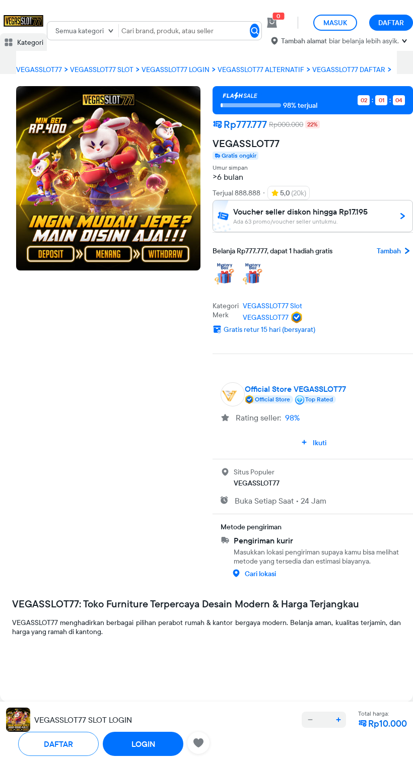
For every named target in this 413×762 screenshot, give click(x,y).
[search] (254, 31)
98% (292, 417)
